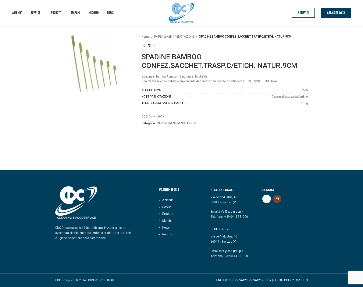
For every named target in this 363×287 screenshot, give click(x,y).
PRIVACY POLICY (260, 280)
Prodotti (167, 213)
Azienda (168, 200)
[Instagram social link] (277, 199)
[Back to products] (149, 45)
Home (146, 36)
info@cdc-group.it (231, 211)
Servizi (166, 207)
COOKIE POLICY (283, 280)
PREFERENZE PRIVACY (231, 280)
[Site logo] (181, 12)
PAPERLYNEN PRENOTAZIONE (174, 36)
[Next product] (154, 45)
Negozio (167, 234)
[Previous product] (144, 45)
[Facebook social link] (266, 199)
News (166, 227)
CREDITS (302, 280)
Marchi (166, 220)
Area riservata (336, 13)
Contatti (303, 13)
